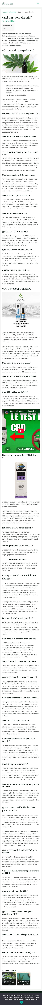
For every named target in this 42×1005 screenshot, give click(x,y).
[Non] (40, 999)
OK (21, 1002)
